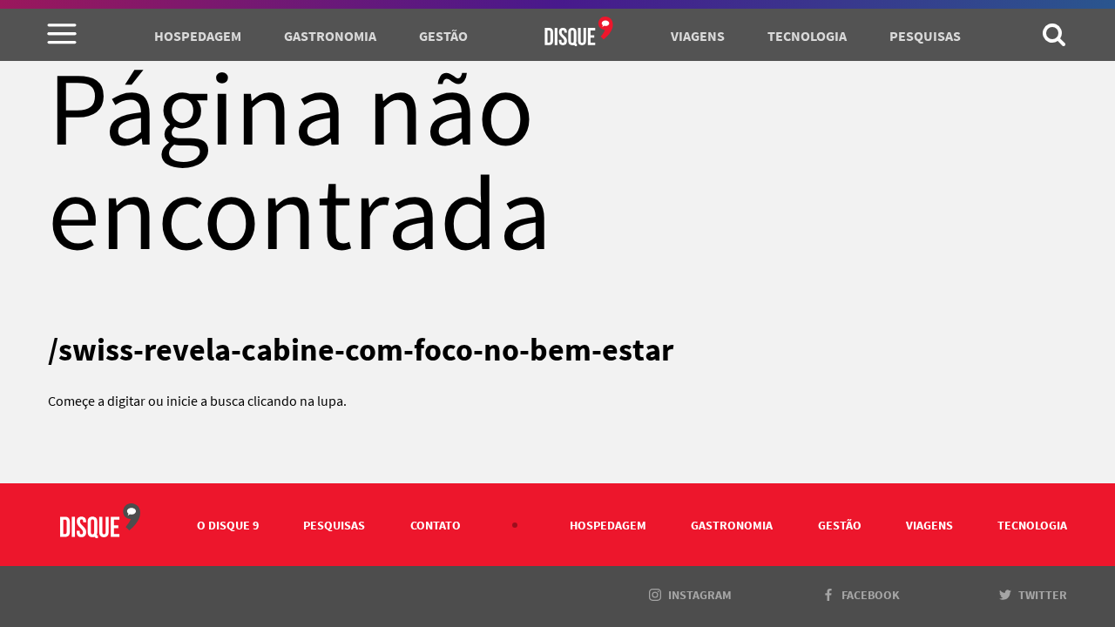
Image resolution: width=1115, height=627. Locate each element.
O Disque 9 (228, 525)
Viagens (698, 36)
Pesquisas (925, 36)
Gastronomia (330, 36)
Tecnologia (807, 36)
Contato (435, 525)
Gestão (443, 36)
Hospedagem (197, 36)
